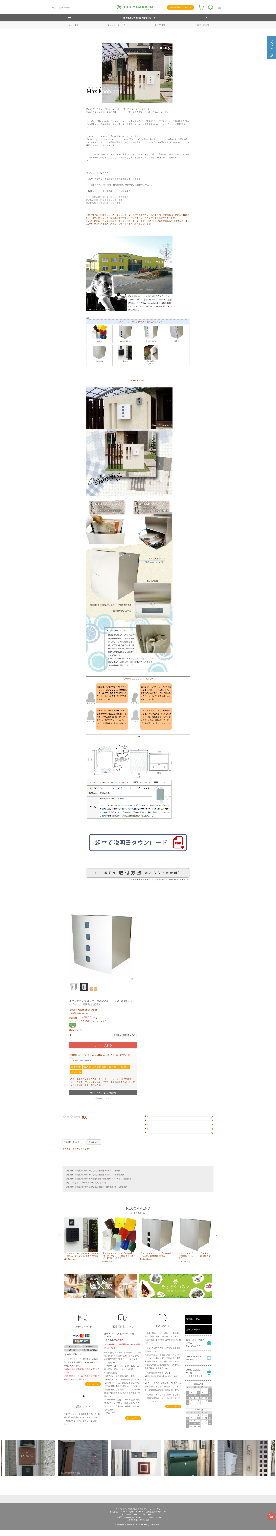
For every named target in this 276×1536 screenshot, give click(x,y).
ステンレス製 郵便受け (115, 1175)
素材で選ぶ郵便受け (96, 1175)
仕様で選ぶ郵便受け (96, 1171)
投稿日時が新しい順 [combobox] (71, 1142)
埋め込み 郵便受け (113, 1171)
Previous (60, 1234)
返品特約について (103, 1098)
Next (216, 1235)
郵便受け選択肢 (81, 1171)
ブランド (69, 1183)
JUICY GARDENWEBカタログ (193, 1358)
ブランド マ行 (80, 1183)
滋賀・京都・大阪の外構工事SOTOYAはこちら (195, 1343)
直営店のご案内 (193, 1319)
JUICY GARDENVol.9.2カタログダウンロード (196, 1373)
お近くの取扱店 (193, 1329)
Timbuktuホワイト (151, 362)
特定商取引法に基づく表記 (138, 1520)
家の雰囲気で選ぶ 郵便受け (99, 1179)
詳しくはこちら (92, 1384)
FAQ (53, 8)
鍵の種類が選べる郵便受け (116, 1187)
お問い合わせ (64, 8)
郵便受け (69, 1171)
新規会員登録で (180, 7)
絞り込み (94, 1142)
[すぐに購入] (271, 1516)
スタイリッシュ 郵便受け (121, 1179)
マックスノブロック (99, 1183)
